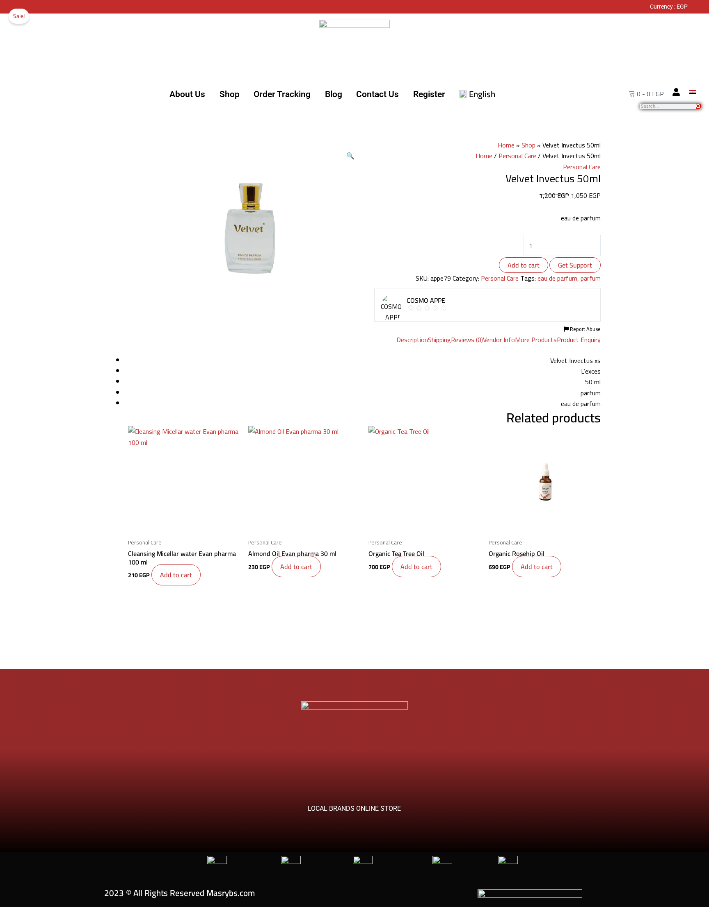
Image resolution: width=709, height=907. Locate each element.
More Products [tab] (536, 339)
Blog (333, 94)
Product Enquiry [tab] (579, 339)
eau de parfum (557, 278)
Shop (230, 94)
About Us (187, 94)
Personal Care (517, 156)
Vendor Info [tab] (499, 339)
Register (429, 94)
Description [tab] (412, 339)
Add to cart (524, 265)
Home (506, 145)
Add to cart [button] (176, 575)
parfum (591, 278)
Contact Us (377, 94)
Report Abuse (585, 329)
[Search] (698, 106)
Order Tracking (282, 94)
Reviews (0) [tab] (467, 339)
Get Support (575, 265)
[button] (350, 156)
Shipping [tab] (439, 339)
